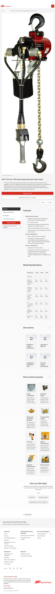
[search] (52, 2)
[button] (38, 210)
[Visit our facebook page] (17, 568)
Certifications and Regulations (8, 554)
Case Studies (7, 564)
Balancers (6, 540)
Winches (6, 536)
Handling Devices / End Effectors (9, 543)
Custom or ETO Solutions (10, 548)
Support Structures (8, 546)
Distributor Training (8, 561)
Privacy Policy (6, 585)
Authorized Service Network (27, 535)
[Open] (52, 6)
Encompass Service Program (25, 538)
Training (39, 538)
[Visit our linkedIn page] (21, 568)
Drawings (6, 557)
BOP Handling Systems (9, 538)
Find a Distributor (41, 536)
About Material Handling (26, 556)
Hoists (5, 533)
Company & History (25, 554)
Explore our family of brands (10, 576)
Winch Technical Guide (9, 559)
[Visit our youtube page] (10, 568)
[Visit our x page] (13, 568)
